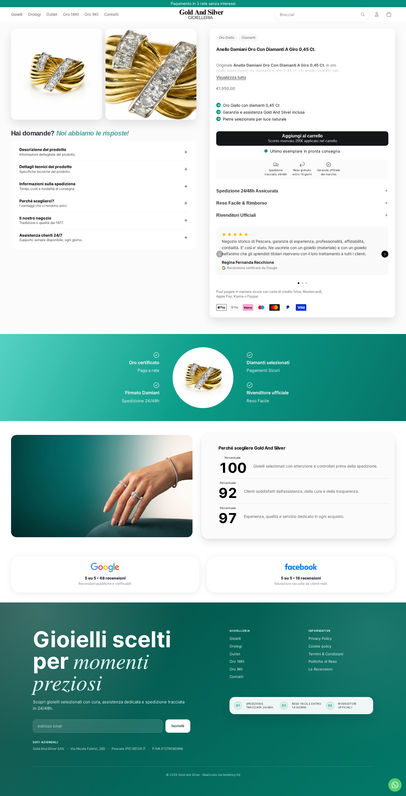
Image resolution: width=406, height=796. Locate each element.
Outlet (235, 654)
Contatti (236, 676)
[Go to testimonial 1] (298, 283)
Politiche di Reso (323, 661)
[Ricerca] (362, 14)
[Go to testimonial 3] (306, 283)
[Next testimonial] (384, 254)
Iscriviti (178, 726)
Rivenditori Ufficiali (236, 215)
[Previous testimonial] (219, 254)
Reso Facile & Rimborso (241, 203)
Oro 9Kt (236, 669)
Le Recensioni (321, 669)
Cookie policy (320, 646)
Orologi (236, 646)
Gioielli (235, 638)
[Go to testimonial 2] (302, 283)
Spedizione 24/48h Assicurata (247, 191)
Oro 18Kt (237, 661)
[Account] (377, 14)
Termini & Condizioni (326, 654)
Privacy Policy (320, 638)
